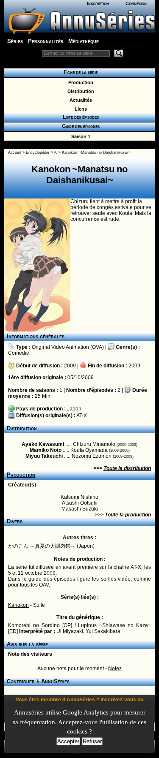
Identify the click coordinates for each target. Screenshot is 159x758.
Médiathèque (83, 41)
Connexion (136, 3)
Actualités (79, 100)
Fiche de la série (79, 72)
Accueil (14, 152)
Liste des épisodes (79, 117)
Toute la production (128, 515)
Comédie (18, 353)
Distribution (79, 91)
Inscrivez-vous (118, 700)
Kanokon (18, 605)
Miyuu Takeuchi (44, 456)
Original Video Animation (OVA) (68, 347)
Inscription (98, 3)
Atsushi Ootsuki (80, 503)
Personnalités (45, 41)
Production (79, 82)
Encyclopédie (37, 152)
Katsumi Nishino (79, 497)
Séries (15, 41)
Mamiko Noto (45, 450)
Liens (79, 108)
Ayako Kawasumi (43, 444)
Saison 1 (79, 136)
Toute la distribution (127, 468)
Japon (74, 409)
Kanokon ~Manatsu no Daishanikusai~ (96, 152)
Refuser (92, 741)
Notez (115, 668)
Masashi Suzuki (79, 509)
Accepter (68, 741)
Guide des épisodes (79, 126)
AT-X (81, 415)
